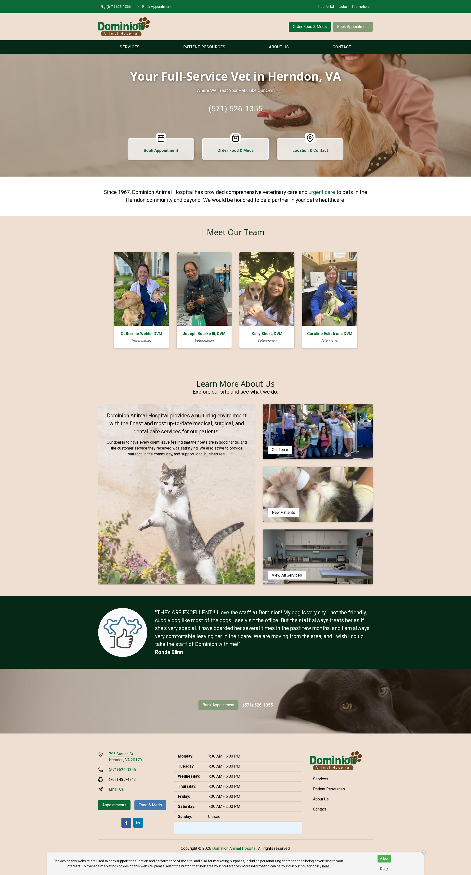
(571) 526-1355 (235, 108)
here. (326, 866)
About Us (279, 47)
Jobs (343, 7)
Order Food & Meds (310, 26)
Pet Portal (326, 7)
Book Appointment (353, 26)
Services (130, 47)
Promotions (361, 7)
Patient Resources (204, 47)
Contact (342, 47)
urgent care (322, 192)
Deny (384, 869)
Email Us (116, 789)
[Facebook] (126, 823)
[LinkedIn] (138, 823)
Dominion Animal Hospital (234, 848)
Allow (384, 859)
